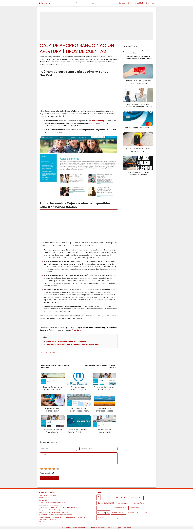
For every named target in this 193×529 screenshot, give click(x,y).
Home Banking (98, 121)
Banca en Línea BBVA (45, 500)
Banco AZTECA (121, 498)
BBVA (145, 513)
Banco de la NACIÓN (48, 353)
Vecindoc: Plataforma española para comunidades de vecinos (58, 507)
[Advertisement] (96, 26)
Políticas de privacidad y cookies (101, 528)
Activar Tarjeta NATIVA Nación (47, 519)
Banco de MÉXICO (138, 503)
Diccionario (150, 3)
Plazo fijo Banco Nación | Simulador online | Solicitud (100, 366)
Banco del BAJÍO (123, 503)
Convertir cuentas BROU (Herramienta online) (52, 502)
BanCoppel (136, 507)
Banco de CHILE (136, 498)
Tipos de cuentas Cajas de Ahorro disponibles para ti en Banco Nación (73, 344)
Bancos (122, 3)
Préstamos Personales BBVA (47, 495)
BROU (101, 517)
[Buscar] (93, 3)
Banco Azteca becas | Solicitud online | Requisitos (55, 366)
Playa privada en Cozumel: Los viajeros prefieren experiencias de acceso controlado (64, 510)
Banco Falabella (121, 508)
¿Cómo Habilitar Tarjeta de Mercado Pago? (51, 522)
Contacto (66, 528)
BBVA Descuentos (44, 498)
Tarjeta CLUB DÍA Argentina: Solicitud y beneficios (53, 512)
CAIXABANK (110, 518)
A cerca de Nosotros (79, 528)
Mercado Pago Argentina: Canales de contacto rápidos (55, 515)
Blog (129, 3)
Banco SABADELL (118, 512)
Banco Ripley (103, 512)
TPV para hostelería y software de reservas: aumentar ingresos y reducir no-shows (64, 517)
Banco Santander (134, 513)
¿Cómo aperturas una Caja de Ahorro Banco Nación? (66, 341)
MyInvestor (119, 518)
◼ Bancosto (45, 3)
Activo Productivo (107, 498)
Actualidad (139, 3)
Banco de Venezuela (105, 508)
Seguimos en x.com (123, 528)
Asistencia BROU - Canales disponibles (50, 505)
